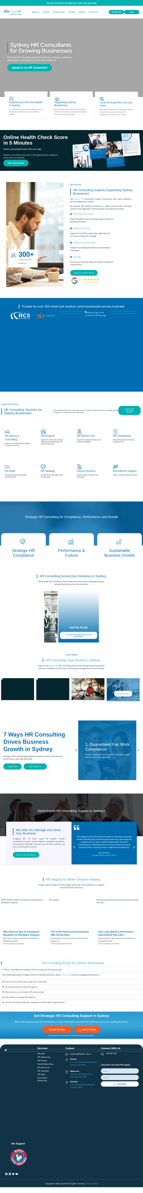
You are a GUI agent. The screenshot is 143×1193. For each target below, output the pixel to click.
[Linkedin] (10, 1174)
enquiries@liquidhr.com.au (80, 1054)
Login (131, 12)
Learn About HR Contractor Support (53, 450)
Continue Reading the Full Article (13, 944)
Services (46, 12)
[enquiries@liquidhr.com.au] (67, 1053)
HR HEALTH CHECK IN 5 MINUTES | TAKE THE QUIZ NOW (71, 3)
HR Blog (71, 12)
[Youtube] (16, 1174)
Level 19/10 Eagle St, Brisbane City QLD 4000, (82, 1086)
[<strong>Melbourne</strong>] (67, 1071)
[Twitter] (13, 1174)
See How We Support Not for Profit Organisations (78, 635)
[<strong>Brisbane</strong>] (67, 1082)
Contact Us (93, 12)
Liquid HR (53, 665)
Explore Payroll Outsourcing (89, 483)
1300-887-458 (116, 12)
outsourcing (65, 975)
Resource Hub (59, 12)
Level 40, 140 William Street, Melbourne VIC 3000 (81, 1075)
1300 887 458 (111, 1053)
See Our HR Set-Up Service (125, 448)
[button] (76, 750)
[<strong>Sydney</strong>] (67, 1059)
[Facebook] (6, 1174)
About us (35, 12)
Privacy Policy (92, 1183)
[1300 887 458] (103, 1053)
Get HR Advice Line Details (89, 448)
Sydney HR (78, 199)
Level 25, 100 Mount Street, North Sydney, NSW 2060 (83, 1063)
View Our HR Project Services (53, 483)
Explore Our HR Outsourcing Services (17, 452)
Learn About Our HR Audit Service (17, 483)
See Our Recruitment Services (126, 481)
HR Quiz (82, 12)
